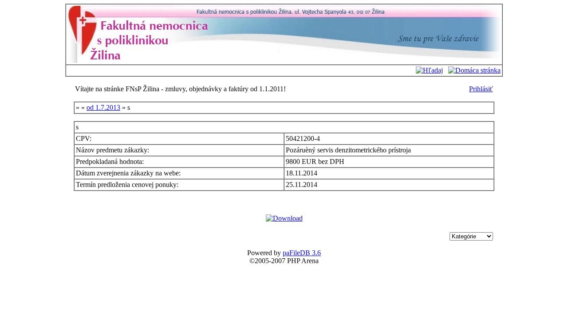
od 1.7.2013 (103, 107)
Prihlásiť (481, 89)
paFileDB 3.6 (302, 253)
